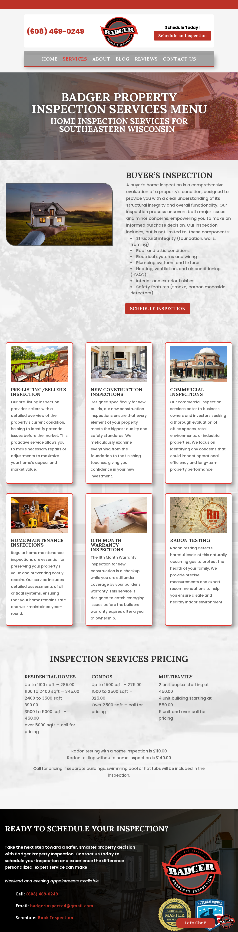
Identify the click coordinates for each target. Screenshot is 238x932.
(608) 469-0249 (55, 31)
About (101, 59)
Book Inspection (55, 917)
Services (75, 59)
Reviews (146, 59)
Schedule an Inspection (182, 35)
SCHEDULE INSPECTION (157, 308)
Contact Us (179, 59)
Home (50, 59)
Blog (123, 59)
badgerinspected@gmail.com (61, 905)
